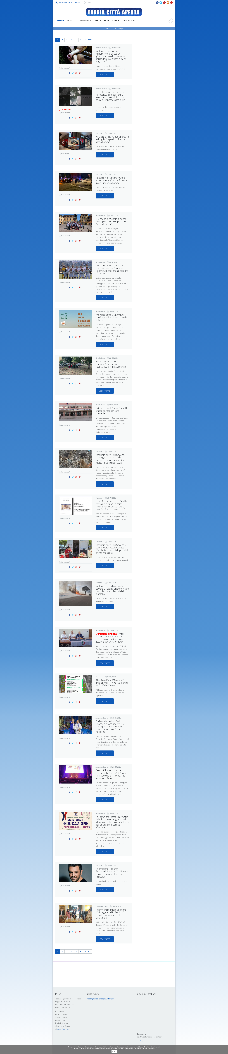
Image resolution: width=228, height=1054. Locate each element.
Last (90, 40)
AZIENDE (115, 20)
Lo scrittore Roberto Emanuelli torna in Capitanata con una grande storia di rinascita (112, 872)
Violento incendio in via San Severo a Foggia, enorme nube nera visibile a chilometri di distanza (112, 589)
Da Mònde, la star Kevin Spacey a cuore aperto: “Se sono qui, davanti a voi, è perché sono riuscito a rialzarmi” (110, 726)
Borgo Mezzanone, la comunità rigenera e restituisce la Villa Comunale (111, 364)
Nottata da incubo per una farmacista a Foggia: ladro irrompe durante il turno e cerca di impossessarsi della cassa (110, 97)
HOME (61, 20)
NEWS (70, 20)
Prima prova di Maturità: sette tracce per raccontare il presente (112, 410)
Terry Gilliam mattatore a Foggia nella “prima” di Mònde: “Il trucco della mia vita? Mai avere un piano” (112, 774)
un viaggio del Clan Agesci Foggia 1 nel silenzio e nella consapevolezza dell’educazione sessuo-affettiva (112, 822)
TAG (115, 28)
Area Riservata (63, 1029)
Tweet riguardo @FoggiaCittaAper (100, 999)
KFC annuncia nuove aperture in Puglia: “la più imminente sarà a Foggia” (112, 139)
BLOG (106, 20)
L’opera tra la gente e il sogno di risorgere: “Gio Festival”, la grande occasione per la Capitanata (111, 913)
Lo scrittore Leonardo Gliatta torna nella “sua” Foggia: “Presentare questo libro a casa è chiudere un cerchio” (111, 505)
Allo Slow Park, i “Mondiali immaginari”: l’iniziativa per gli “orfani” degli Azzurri (112, 682)
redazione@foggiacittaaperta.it (69, 2)
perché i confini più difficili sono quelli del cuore (111, 317)
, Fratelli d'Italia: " (110, 637)
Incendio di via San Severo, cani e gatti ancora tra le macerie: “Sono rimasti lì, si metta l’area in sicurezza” (110, 458)
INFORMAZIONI (129, 20)
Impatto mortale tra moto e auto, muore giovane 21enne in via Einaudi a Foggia (111, 180)
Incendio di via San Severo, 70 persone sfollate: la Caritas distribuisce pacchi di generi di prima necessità (112, 548)
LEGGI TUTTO (104, 74)
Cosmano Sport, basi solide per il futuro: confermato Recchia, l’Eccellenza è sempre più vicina (112, 269)
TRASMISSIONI (83, 20)
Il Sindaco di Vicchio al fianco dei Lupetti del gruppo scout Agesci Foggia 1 (111, 221)
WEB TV (98, 20)
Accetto (114, 1051)
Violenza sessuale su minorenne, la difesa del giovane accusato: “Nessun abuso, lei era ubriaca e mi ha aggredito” (111, 56)
